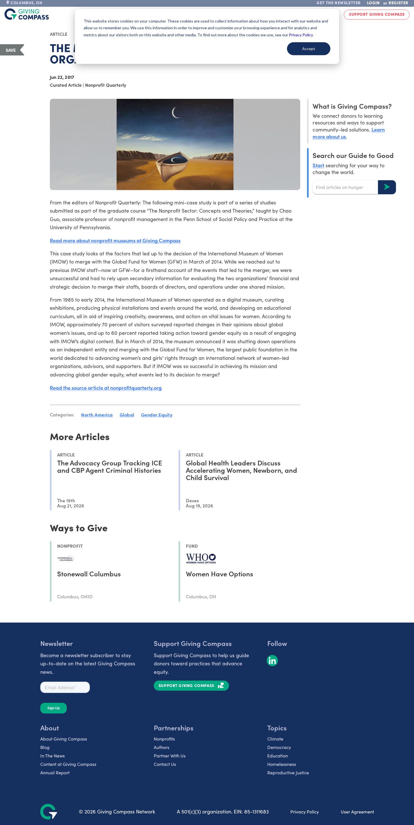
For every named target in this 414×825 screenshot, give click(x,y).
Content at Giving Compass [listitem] (68, 764)
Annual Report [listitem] (55, 772)
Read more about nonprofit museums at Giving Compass (115, 240)
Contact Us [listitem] (165, 764)
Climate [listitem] (275, 739)
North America (97, 414)
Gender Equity (157, 414)
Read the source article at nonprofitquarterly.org (106, 387)
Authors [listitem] (161, 747)
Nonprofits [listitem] (164, 739)
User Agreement (357, 812)
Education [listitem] (277, 756)
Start (318, 164)
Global (127, 414)
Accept (308, 48)
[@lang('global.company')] (27, 14)
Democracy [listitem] (279, 747)
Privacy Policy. (301, 34)
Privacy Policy (304, 812)
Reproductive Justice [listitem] (288, 772)
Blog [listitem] (45, 747)
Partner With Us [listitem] (170, 756)
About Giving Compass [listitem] (63, 739)
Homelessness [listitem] (281, 764)
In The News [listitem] (52, 756)
